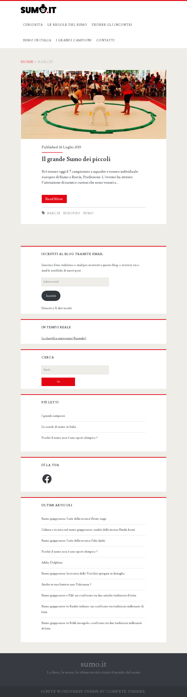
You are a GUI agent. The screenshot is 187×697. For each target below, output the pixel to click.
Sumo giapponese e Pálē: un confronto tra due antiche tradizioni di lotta (89, 595)
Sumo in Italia (37, 40)
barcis (53, 213)
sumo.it (93, 664)
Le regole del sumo (67, 25)
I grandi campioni (74, 40)
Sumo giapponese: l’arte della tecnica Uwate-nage (74, 519)
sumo (88, 213)
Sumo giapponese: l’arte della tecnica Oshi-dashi (73, 541)
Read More (56, 199)
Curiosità (33, 25)
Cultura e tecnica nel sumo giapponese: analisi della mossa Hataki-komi (88, 530)
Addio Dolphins (52, 562)
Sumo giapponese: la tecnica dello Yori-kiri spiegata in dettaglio (83, 573)
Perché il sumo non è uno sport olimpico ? (70, 438)
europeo (71, 213)
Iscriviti (51, 296)
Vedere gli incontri (112, 25)
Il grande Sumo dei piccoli (93, 104)
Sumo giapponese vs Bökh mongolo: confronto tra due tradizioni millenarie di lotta (92, 625)
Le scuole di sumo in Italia (59, 427)
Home (27, 62)
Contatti (105, 40)
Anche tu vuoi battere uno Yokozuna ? (66, 584)
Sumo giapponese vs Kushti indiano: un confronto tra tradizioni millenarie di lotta (93, 609)
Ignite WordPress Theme (70, 691)
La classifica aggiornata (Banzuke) (64, 338)
